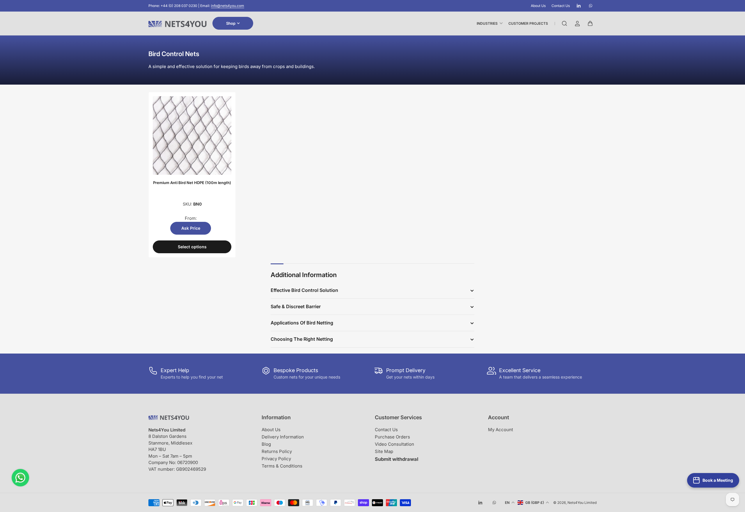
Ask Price (190, 228)
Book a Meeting (718, 480)
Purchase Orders (392, 437)
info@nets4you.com (227, 5)
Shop (230, 23)
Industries (487, 23)
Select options (192, 246)
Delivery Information (283, 437)
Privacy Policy (276, 458)
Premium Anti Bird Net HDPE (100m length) (192, 182)
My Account (500, 429)
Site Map (384, 451)
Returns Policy (277, 451)
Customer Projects (528, 23)
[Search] (564, 23)
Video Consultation (394, 444)
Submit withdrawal (396, 459)
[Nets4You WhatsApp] (20, 477)
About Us (538, 5)
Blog (266, 444)
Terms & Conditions (282, 466)
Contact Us (560, 5)
